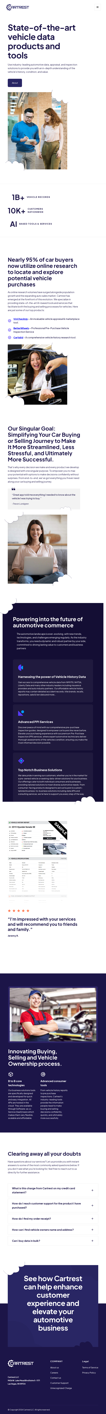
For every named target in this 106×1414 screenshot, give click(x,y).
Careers (54, 1372)
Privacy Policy (89, 1372)
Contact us (55, 1377)
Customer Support (59, 1383)
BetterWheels (21, 328)
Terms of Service (90, 1367)
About (15, 82)
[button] (97, 7)
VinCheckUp (20, 318)
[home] (48, 7)
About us (54, 1367)
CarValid (18, 337)
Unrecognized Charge (61, 1388)
